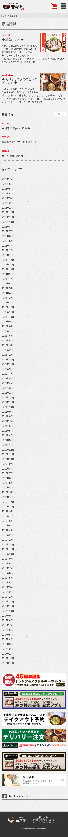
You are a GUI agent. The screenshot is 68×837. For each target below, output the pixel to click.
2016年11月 (8, 663)
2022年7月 (7, 373)
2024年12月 (8, 260)
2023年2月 (7, 350)
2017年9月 (7, 615)
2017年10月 (8, 611)
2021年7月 (7, 421)
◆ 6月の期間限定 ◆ (12, 156)
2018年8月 (7, 563)
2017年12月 (8, 601)
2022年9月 (7, 369)
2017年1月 (7, 653)
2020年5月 (7, 483)
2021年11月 (8, 402)
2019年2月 (7, 535)
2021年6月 (7, 426)
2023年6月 (7, 335)
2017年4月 (7, 639)
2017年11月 (8, 606)
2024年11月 (8, 264)
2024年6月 (7, 283)
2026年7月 (7, 179)
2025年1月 (7, 255)
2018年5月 (7, 577)
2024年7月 (7, 279)
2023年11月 (8, 312)
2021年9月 (7, 411)
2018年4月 (7, 582)
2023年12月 (8, 307)
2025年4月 (7, 245)
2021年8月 (7, 416)
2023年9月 (7, 321)
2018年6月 (7, 573)
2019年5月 (7, 525)
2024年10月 (8, 269)
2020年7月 (7, 473)
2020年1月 (7, 497)
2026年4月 (7, 193)
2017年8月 (7, 620)
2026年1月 (7, 207)
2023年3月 (7, 345)
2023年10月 (8, 316)
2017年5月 (7, 634)
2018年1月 (7, 596)
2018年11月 (8, 549)
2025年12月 (8, 212)
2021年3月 (7, 440)
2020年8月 (7, 468)
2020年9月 (7, 464)
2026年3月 (7, 198)
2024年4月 (7, 293)
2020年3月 (7, 492)
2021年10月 (8, 407)
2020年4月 (7, 487)
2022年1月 (7, 392)
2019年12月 (8, 502)
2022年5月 (7, 378)
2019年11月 (8, 506)
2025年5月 (7, 241)
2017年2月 (7, 649)
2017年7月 (7, 625)
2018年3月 (7, 587)
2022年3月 (7, 388)
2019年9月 (7, 511)
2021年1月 (7, 445)
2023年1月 (7, 354)
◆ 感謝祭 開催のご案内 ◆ (16, 128)
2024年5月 (7, 288)
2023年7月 (7, 331)
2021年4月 (7, 435)
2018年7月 (7, 568)
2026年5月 (7, 188)
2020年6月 (7, 478)
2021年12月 (8, 397)
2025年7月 (7, 231)
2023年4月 (7, 340)
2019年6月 (7, 520)
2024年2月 (7, 298)
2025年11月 (8, 217)
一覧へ (59, 114)
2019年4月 (7, 530)
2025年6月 (7, 236)
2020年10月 (8, 459)
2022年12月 (8, 359)
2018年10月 (8, 554)
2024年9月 (7, 274)
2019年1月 (7, 539)
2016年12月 (8, 658)
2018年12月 (8, 544)
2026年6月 (7, 184)
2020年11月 (8, 454)
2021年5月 (7, 430)
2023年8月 (7, 326)
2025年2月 (7, 250)
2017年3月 (7, 644)
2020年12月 (8, 449)
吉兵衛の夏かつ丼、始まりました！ (21, 142)
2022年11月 (8, 364)
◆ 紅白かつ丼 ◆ (13, 39)
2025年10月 (8, 222)
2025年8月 (7, 226)
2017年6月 (7, 630)
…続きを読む (28, 62)
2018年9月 (7, 558)
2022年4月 (7, 383)
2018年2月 (7, 592)
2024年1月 (7, 302)
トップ (3, 16)
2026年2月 (7, 203)
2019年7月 (7, 516)
